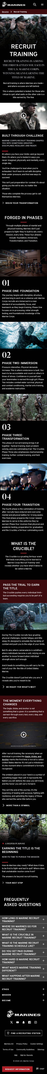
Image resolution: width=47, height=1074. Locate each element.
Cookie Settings (36, 1043)
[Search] (34, 4)
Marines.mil (8, 1043)
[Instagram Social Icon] (35, 1022)
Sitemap (40, 1049)
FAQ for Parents (26, 1055)
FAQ (15, 1055)
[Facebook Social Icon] (29, 1022)
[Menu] (42, 4)
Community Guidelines (25, 1049)
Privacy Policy (21, 1043)
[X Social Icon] (11, 1022)
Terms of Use (8, 1049)
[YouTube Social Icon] (17, 1022)
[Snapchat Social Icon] (23, 1022)
